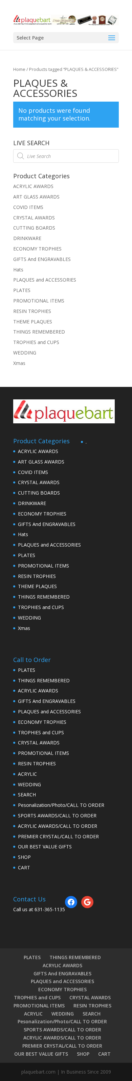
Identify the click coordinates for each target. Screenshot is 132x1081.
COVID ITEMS (28, 207)
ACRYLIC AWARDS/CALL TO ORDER (57, 826)
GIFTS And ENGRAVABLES (42, 259)
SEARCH (27, 794)
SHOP (24, 857)
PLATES (21, 290)
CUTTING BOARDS (34, 228)
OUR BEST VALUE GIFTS (45, 846)
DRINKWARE (27, 238)
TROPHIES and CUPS (36, 342)
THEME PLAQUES (32, 321)
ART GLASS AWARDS (36, 196)
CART (24, 867)
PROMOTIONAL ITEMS (38, 300)
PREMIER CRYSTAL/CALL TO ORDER (58, 836)
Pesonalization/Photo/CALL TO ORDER (61, 805)
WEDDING (24, 352)
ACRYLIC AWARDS (33, 186)
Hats (18, 269)
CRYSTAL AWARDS (34, 217)
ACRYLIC (27, 774)
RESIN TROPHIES (32, 311)
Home (19, 69)
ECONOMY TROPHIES (37, 248)
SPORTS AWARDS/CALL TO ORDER (57, 815)
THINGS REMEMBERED (39, 331)
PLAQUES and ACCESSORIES (44, 279)
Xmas (19, 363)
